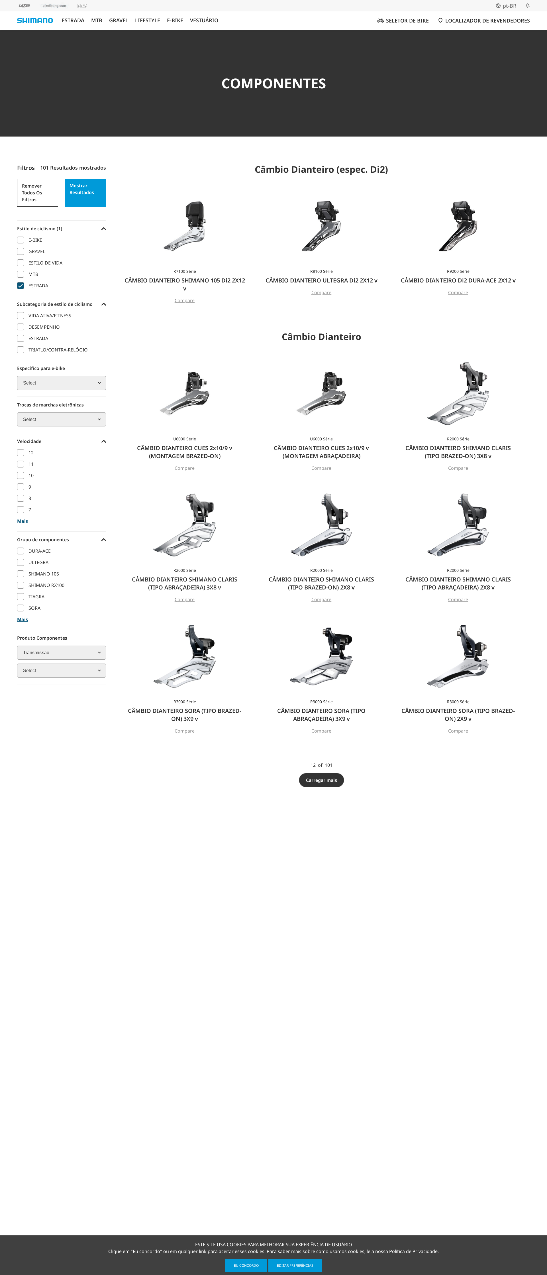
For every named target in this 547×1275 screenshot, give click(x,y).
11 (31, 464)
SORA (34, 608)
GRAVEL (118, 20)
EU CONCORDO (246, 1265)
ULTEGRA (38, 562)
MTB (96, 20)
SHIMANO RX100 (46, 585)
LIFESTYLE (147, 20)
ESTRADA (73, 20)
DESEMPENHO (44, 327)
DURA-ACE (39, 551)
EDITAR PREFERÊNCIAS (295, 1265)
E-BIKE (175, 20)
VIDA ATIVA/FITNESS (49, 315)
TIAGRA (36, 596)
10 (31, 475)
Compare (185, 300)
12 (31, 453)
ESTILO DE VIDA (45, 263)
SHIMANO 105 (43, 574)
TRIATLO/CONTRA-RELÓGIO (58, 350)
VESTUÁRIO (204, 20)
